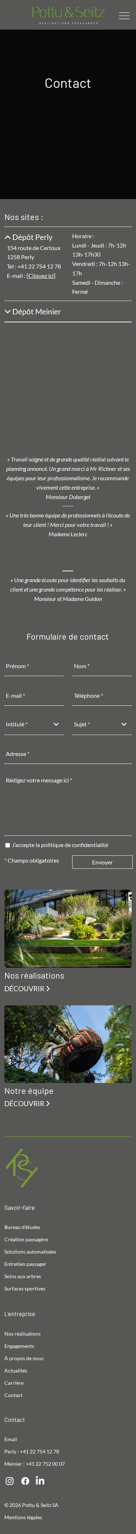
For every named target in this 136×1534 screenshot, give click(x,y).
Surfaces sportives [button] (24, 1288)
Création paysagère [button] (26, 1239)
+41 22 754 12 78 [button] (39, 266)
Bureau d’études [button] (22, 1227)
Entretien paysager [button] (25, 1264)
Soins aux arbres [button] (22, 1276)
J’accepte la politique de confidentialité (60, 844)
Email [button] (10, 1439)
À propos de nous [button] (24, 1358)
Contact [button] (13, 1395)
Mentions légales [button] (23, 1517)
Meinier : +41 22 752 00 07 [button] (34, 1464)
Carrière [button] (14, 1383)
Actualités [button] (15, 1370)
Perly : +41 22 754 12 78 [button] (31, 1451)
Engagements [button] (19, 1346)
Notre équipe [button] (29, 1091)
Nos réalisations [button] (34, 975)
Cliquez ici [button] (41, 275)
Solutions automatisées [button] (30, 1252)
